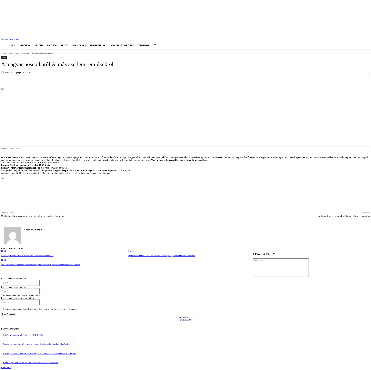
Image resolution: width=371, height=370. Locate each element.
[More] (69, 80)
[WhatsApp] (48, 80)
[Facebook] (27, 80)
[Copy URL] (59, 80)
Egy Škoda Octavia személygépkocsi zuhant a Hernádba (343, 216)
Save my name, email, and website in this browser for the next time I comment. (41, 309)
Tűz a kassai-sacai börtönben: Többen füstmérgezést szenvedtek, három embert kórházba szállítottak (40, 264)
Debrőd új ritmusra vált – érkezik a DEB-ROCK (23, 335)
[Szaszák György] (3, 72)
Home (3, 53)
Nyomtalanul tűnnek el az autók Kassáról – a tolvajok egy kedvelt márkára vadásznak (161, 256)
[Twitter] (38, 80)
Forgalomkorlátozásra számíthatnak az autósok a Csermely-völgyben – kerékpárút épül (38, 344)
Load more (6, 367)
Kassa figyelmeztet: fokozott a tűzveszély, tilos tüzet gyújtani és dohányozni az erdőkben (39, 353)
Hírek (10, 53)
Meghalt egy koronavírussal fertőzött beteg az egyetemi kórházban (33, 216)
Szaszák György (14, 72)
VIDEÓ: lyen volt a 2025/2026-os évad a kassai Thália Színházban (27, 256)
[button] (155, 45)
